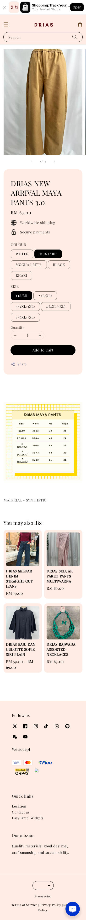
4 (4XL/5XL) (55, 306)
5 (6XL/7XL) (25, 317)
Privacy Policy (50, 905)
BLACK (59, 264)
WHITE (22, 253)
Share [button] (22, 364)
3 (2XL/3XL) (25, 306)
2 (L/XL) (45, 295)
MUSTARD (48, 253)
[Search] (74, 37)
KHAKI (21, 275)
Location (19, 806)
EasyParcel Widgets (27, 818)
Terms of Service (24, 905)
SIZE (15, 286)
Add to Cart (43, 350)
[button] (6, 24)
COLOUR (18, 244)
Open (77, 7)
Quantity (17, 327)
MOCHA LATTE (29, 264)
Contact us (20, 812)
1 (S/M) (21, 295)
